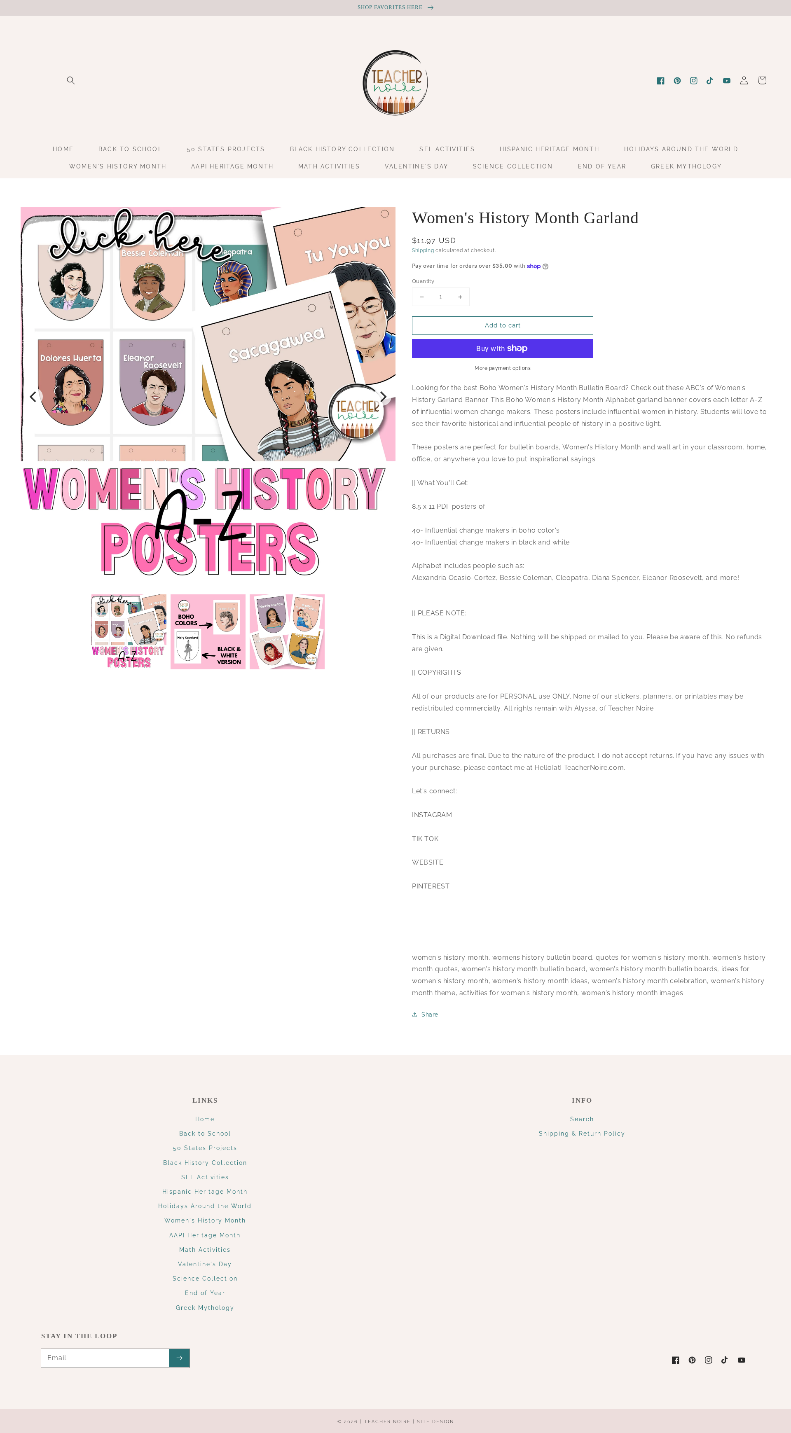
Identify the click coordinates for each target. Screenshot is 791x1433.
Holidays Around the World (205, 1206)
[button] (71, 80)
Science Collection (205, 1278)
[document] (208, 396)
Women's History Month (205, 1220)
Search (582, 1119)
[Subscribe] (179, 1358)
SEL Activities (205, 1177)
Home (205, 1119)
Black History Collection (205, 1162)
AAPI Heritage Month (205, 1235)
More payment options (503, 368)
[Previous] (34, 397)
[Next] (382, 397)
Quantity (423, 281)
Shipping (423, 250)
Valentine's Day (205, 1264)
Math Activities (205, 1249)
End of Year (205, 1293)
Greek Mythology (205, 1307)
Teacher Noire (387, 1421)
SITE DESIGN (435, 1421)
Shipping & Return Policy (582, 1133)
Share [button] (429, 1014)
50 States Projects (205, 1148)
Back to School (205, 1133)
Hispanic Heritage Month (205, 1191)
